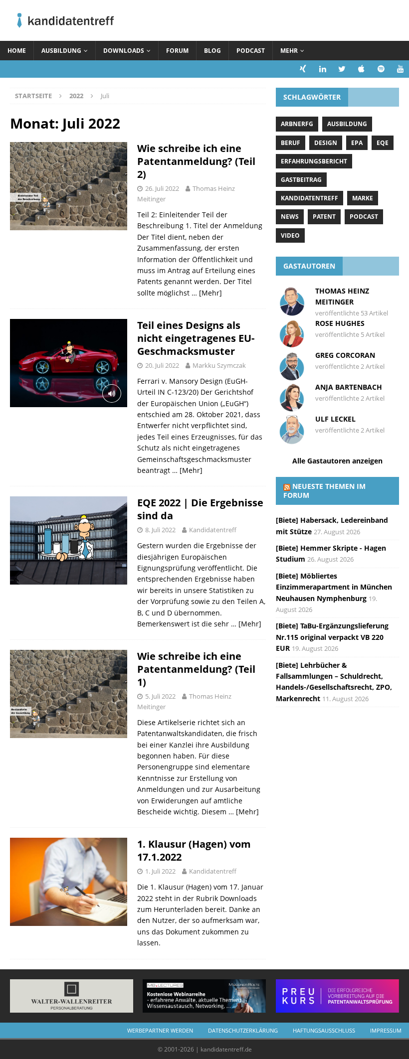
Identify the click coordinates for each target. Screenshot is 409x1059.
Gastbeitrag (301, 179)
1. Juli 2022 (160, 871)
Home (16, 50)
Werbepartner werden (160, 1030)
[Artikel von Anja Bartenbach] (292, 408)
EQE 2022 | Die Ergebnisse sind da (200, 509)
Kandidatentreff (212, 529)
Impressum (386, 1030)
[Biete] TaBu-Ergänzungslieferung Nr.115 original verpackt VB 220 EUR (332, 637)
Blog (212, 50)
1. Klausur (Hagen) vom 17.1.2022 (194, 850)
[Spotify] (381, 69)
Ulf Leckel (335, 419)
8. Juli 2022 (160, 529)
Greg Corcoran (345, 355)
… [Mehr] (207, 293)
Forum (177, 50)
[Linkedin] (322, 69)
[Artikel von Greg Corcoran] (292, 376)
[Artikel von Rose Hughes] (292, 344)
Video (290, 235)
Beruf (290, 143)
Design (325, 143)
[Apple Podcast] (361, 69)
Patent (324, 216)
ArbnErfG (297, 124)
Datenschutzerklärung (243, 1030)
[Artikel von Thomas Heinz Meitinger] (292, 311)
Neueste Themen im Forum (324, 490)
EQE (383, 143)
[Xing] (303, 69)
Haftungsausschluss (324, 1030)
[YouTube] (400, 69)
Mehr (289, 50)
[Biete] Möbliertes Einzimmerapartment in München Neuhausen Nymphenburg (334, 587)
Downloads (123, 50)
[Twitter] (342, 69)
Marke (362, 198)
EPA (357, 143)
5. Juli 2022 (160, 696)
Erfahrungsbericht (314, 161)
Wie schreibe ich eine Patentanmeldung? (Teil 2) (196, 161)
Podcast (250, 50)
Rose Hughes (340, 323)
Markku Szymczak (219, 365)
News (290, 216)
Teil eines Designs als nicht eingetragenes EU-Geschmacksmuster (195, 338)
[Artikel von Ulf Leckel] (292, 440)
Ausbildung (61, 50)
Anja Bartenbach (348, 387)
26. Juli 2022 (162, 188)
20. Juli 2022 (162, 365)
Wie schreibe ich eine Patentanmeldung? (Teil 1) (196, 669)
